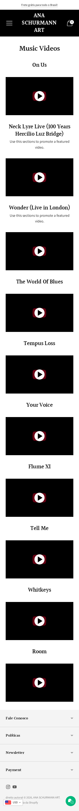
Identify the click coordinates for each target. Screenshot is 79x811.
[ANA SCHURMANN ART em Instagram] (8, 787)
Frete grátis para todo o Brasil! (39, 5)
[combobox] (13, 802)
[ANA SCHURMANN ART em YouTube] (14, 787)
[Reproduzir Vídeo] (39, 96)
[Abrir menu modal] (9, 23)
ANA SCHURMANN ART (46, 797)
